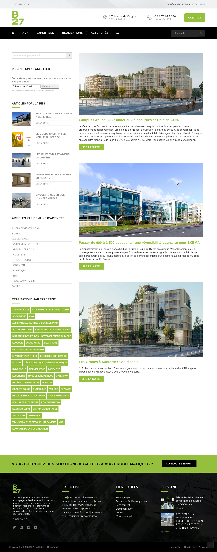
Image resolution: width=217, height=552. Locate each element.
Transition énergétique (26, 422)
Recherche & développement (132, 501)
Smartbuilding (21, 409)
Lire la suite (91, 147)
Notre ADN (19, 518)
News (15, 275)
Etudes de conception (53, 356)
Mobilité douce (21, 389)
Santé (16, 286)
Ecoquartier (33, 343)
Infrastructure (22, 259)
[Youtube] (35, 527)
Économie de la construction (30, 429)
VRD (61, 422)
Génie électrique (56, 362)
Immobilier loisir (23, 249)
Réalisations (72, 32)
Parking (53, 389)
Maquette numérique (40, 376)
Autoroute (19, 329)
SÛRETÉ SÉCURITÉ (82, 512)
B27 (30, 329)
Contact (194, 17)
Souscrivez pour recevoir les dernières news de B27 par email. (41, 80)
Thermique (34, 415)
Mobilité (47, 382)
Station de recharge (45, 409)
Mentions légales (125, 516)
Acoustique (19, 316)
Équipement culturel (26, 244)
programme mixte (58, 396)
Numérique (39, 389)
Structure (18, 415)
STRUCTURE (67, 512)
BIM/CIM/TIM (74, 497)
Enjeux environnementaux (28, 349)
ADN (25, 32)
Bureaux (17, 233)
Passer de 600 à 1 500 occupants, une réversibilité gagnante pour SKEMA (139, 242)
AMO (31, 316)
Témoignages (123, 497)
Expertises (45, 32)
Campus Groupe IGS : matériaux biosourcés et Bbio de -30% (129, 120)
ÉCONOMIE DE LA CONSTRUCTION (82, 516)
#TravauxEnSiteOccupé (46, 310)
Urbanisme (49, 422)
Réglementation (50, 402)
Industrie (18, 254)
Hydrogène (19, 369)
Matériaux (62, 376)
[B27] (18, 17)
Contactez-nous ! (179, 463)
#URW (65, 310)
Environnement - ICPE (24, 356)
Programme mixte (24, 280)
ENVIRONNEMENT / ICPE (83, 501)
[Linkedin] (21, 527)
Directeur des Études (25, 336)
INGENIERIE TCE (69, 505)
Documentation (124, 508)
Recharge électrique (25, 402)
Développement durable (56, 336)
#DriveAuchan (20, 310)
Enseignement (21, 238)
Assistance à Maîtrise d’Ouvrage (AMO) (35, 323)
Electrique (50, 343)
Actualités (99, 32)
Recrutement (123, 505)
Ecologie (17, 343)
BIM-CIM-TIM (41, 329)
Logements (18, 376)
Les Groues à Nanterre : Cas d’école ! (110, 362)
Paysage (66, 389)
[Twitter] (14, 527)
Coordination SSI (60, 329)
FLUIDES (99, 501)
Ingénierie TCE (37, 369)
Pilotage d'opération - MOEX (28, 396)
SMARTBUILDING (90, 509)
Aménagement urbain (26, 228)
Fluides (16, 362)
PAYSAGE (82, 505)
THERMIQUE (96, 512)
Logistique (19, 270)
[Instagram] (28, 527)
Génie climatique (34, 362)
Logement (18, 265)
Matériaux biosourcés (25, 382)
